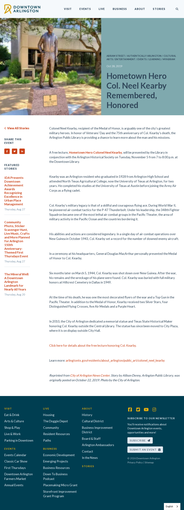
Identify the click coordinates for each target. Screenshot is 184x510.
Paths (47, 440)
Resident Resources (56, 434)
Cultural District (93, 421)
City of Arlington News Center (90, 375)
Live (102, 8)
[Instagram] (154, 409)
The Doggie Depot (55, 421)
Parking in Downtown (18, 440)
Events (85, 8)
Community (51, 428)
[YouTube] (146, 409)
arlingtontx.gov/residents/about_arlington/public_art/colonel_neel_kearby (115, 360)
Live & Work (12, 434)
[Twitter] (138, 409)
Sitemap (149, 462)
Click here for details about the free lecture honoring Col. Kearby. (93, 345)
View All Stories (17, 128)
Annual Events (13, 485)
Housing (48, 415)
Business (120, 8)
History (87, 415)
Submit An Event (144, 449)
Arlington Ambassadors (98, 445)
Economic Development (59, 455)
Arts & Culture (14, 421)
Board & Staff (91, 438)
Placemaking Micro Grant (60, 485)
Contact (87, 451)
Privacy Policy (135, 462)
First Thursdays (15, 468)
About (140, 8)
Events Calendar (15, 455)
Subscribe (139, 440)
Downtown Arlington (148, 458)
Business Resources (56, 468)
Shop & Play (12, 428)
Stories (159, 8)
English (169, 506)
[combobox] (172, 506)
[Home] (22, 8)
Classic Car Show (15, 461)
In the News (90, 458)
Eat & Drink (11, 415)
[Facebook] (130, 409)
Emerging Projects (55, 461)
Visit (68, 8)
